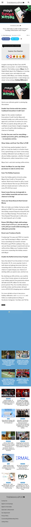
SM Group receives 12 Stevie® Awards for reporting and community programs (23, 467)
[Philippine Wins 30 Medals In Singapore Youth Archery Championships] (22, 373)
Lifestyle (3, 304)
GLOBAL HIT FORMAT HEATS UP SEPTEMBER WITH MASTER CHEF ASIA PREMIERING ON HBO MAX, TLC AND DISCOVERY (22, 403)
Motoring (8, 441)
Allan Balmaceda (7, 35)
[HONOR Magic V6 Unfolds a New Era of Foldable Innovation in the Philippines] (8, 393)
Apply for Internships (7, 506)
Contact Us (4, 500)
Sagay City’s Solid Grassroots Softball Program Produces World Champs (23, 362)
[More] (21, 38)
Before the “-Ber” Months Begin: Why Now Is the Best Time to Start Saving (8, 486)
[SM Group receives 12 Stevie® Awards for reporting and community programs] (22, 458)
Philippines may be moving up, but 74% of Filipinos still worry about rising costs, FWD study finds (22, 486)
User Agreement (6, 512)
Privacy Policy (5, 515)
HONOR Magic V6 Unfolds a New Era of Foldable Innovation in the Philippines (8, 402)
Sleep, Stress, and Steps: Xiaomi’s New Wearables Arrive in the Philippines (8, 467)
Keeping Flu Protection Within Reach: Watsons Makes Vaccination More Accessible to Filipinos (22, 444)
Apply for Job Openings (7, 503)
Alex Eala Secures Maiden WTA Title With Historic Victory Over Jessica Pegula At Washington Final (8, 381)
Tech (8, 418)
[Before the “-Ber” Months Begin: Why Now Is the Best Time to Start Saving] (8, 477)
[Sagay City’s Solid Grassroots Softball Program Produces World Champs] (22, 355)
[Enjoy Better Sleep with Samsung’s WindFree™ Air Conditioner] (8, 413)
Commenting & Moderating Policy (10, 518)
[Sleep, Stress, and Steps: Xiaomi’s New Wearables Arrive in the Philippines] (8, 458)
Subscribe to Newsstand (8, 509)
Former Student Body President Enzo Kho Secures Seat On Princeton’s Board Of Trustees (8, 363)
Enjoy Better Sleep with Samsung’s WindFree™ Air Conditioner (8, 422)
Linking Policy (5, 521)
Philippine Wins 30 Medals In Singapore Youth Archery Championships (23, 381)
